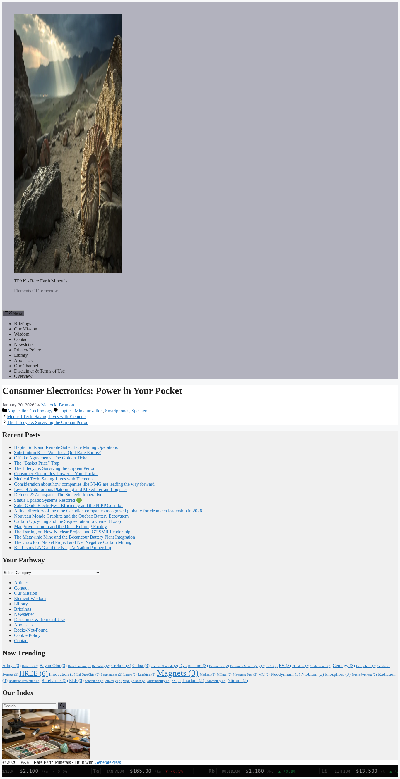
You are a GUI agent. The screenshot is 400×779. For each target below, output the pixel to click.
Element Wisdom (30, 598)
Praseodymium (364, 674)
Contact (21, 339)
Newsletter (24, 344)
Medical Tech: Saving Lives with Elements (46, 416)
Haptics (65, 410)
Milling (224, 674)
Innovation (62, 674)
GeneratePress (108, 762)
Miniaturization (89, 410)
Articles (21, 582)
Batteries (30, 666)
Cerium (121, 665)
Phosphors (338, 674)
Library (21, 355)
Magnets (178, 673)
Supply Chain (134, 681)
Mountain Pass (245, 674)
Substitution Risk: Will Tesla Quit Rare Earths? (57, 452)
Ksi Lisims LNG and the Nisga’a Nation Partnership (62, 547)
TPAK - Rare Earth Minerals (40, 280)
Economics (219, 666)
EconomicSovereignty (247, 666)
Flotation (300, 666)
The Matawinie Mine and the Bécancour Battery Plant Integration (74, 537)
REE (76, 680)
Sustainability (158, 681)
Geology (344, 665)
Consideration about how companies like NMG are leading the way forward (84, 484)
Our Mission (25, 328)
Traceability (215, 681)
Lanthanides (111, 674)
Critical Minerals (164, 666)
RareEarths (55, 680)
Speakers (139, 410)
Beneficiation (79, 666)
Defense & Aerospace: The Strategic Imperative (58, 494)
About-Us (23, 360)
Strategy (113, 681)
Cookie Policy (27, 635)
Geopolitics (366, 666)
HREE (33, 673)
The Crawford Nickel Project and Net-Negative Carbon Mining (72, 542)
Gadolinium (320, 666)
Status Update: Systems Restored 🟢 (48, 500)
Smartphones (117, 410)
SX (176, 681)
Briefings (22, 323)
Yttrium (238, 680)
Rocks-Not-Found (31, 630)
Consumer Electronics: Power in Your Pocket (56, 473)
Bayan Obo (53, 665)
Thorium (193, 680)
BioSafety (101, 666)
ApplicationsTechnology (29, 410)
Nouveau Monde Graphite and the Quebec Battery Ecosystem (71, 515)
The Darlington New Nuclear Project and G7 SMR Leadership (72, 531)
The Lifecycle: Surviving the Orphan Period (47, 422)
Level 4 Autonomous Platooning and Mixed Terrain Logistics (70, 489)
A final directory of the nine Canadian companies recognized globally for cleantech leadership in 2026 (108, 510)
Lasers (130, 674)
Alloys (11, 665)
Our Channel (26, 365)
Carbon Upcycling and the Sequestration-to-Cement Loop (67, 521)
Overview (23, 376)
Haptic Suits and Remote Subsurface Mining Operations (66, 447)
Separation (94, 681)
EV (285, 665)
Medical (208, 674)
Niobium (312, 674)
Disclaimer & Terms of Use (39, 370)
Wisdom (21, 334)
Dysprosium (193, 665)
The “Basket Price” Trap (36, 463)
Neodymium (285, 674)
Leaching (146, 674)
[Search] (62, 705)
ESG (272, 666)
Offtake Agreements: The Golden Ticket (51, 457)
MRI (264, 674)
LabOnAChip (88, 674)
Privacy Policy (27, 349)
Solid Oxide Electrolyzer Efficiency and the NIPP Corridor (68, 505)
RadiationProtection (24, 681)
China (141, 665)
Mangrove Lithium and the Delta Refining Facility (60, 526)
